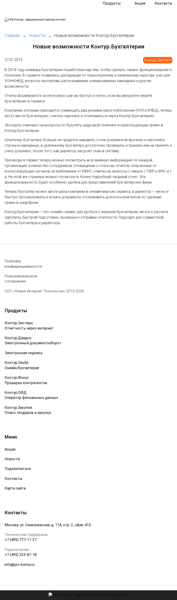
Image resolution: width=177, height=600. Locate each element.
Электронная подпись (24, 353)
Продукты (112, 3)
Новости (12, 459)
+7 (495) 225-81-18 (21, 554)
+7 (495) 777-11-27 (21, 540)
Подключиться (18, 468)
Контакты (163, 3)
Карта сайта (15, 488)
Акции (140, 3)
